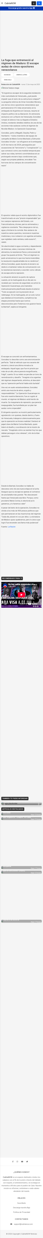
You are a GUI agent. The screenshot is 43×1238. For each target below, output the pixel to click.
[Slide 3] (14, 802)
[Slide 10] (34, 802)
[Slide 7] (26, 802)
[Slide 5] (20, 802)
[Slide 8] (28, 802)
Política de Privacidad (21, 1212)
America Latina (21, 75)
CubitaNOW (10, 3)
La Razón (11, 527)
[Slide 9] (31, 802)
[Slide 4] (17, 802)
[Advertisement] (21, 34)
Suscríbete (21, 1203)
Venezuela (7, 80)
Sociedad (7, 75)
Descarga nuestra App (21, 1208)
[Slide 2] (12, 802)
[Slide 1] (9, 802)
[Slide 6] (23, 802)
